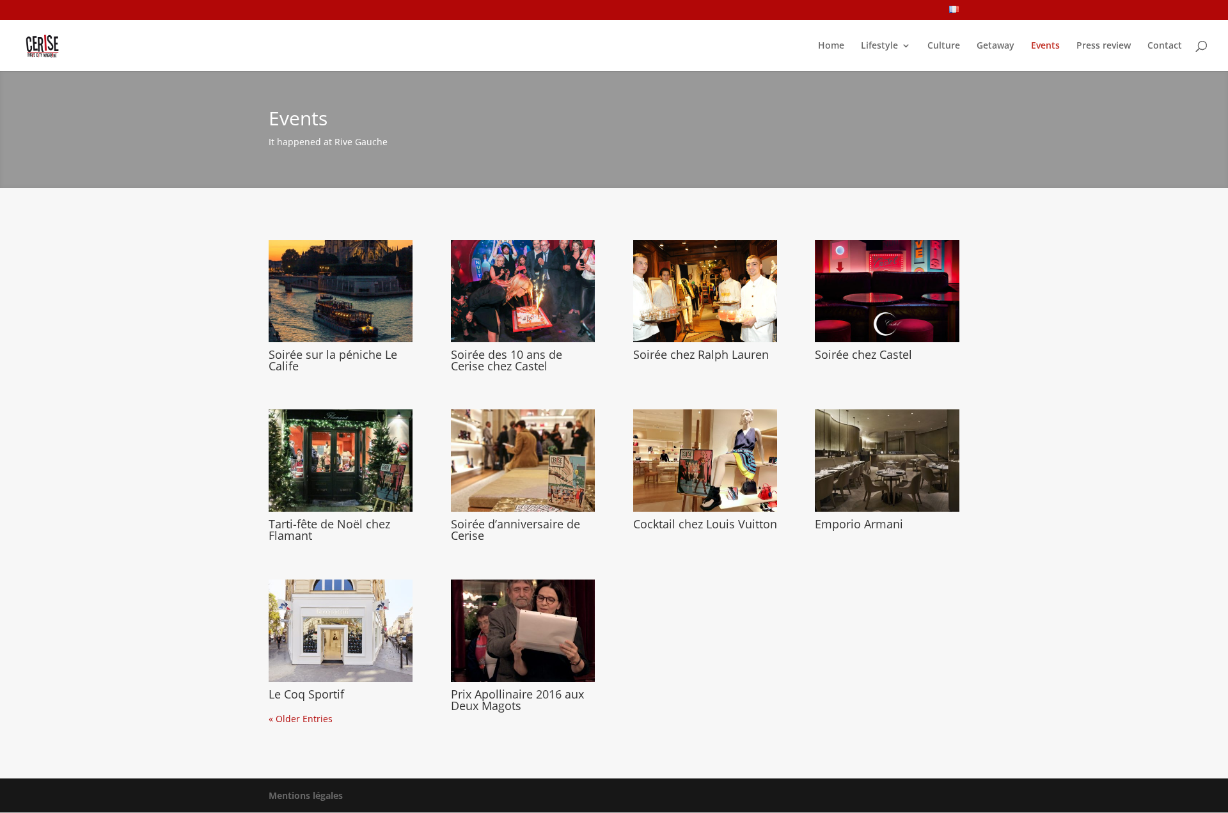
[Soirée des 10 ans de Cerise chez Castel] (523, 291)
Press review (1103, 46)
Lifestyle (879, 46)
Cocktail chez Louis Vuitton (705, 524)
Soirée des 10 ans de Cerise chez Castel (506, 360)
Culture (943, 46)
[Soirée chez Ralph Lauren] (705, 291)
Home (831, 46)
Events (1045, 46)
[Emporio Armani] (887, 460)
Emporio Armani (859, 524)
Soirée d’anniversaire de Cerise (515, 529)
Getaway (995, 46)
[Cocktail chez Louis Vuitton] (705, 460)
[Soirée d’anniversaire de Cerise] (523, 460)
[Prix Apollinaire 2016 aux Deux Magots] (523, 631)
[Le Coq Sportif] (341, 631)
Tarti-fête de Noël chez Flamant (329, 529)
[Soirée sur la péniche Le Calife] (341, 291)
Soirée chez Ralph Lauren (701, 354)
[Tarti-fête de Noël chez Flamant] (341, 460)
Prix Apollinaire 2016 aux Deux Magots (517, 699)
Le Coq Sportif (306, 694)
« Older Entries (301, 719)
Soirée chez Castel (863, 354)
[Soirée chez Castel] (887, 291)
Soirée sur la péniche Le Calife (333, 360)
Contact (1164, 46)
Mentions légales (306, 795)
